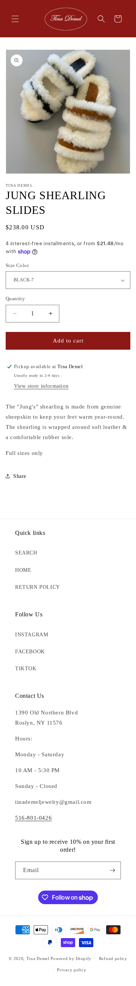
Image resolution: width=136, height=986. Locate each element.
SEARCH (26, 553)
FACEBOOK (30, 651)
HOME (23, 570)
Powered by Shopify (71, 958)
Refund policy (113, 958)
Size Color (17, 265)
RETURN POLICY (37, 587)
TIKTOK (26, 668)
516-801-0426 (33, 818)
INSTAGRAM (31, 634)
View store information (41, 386)
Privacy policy (71, 970)
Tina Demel (37, 958)
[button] (15, 19)
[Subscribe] (112, 870)
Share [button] (19, 476)
